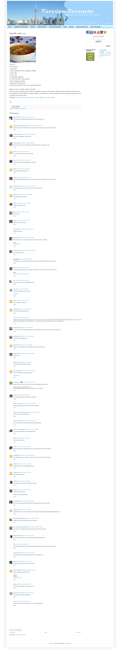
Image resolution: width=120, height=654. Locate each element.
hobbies (101, 56)
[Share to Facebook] (17, 106)
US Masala (15, 293)
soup (20, 108)
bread (109, 53)
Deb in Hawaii (16, 327)
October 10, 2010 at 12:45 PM (25, 194)
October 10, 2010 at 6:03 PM (22, 280)
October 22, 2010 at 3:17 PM (24, 601)
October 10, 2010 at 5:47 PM (22, 267)
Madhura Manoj (16, 535)
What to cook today (17, 403)
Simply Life (15, 561)
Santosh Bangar (17, 143)
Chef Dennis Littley (17, 250)
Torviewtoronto (16, 382)
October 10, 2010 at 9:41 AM (36, 125)
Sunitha (15, 481)
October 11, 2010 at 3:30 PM (23, 395)
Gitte (14, 544)
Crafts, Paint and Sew (55, 26)
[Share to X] (15, 106)
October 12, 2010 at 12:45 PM (27, 455)
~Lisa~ (14, 160)
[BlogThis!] (14, 106)
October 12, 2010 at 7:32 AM (23, 438)
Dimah (14, 438)
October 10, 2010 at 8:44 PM (22, 317)
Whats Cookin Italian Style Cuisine (21, 125)
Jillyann (15, 177)
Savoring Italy (16, 501)
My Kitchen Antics (17, 186)
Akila (14, 151)
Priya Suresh (16, 344)
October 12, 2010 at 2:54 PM (24, 464)
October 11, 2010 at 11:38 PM (31, 429)
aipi (14, 289)
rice (106, 53)
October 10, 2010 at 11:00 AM (22, 151)
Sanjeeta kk (16, 362)
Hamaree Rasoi (17, 237)
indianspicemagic (17, 353)
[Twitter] (91, 33)
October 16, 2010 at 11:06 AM (28, 552)
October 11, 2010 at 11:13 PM (29, 420)
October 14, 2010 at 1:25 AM (36, 527)
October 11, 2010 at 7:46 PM (29, 403)
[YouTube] (98, 33)
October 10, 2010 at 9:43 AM (29, 134)
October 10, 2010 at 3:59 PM (29, 250)
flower (109, 55)
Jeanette (15, 601)
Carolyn (15, 395)
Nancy (15, 446)
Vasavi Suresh (16, 592)
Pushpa (15, 489)
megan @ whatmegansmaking (20, 412)
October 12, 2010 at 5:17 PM (23, 489)
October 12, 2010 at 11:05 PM (24, 509)
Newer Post (12, 632)
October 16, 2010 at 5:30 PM (25, 561)
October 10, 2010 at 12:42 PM (28, 186)
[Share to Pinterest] (19, 106)
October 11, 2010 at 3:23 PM (29, 382)
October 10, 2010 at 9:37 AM (27, 117)
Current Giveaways (95, 26)
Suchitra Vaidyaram (17, 134)
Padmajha (15, 309)
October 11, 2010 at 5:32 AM (28, 353)
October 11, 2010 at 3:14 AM (27, 336)
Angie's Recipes (17, 117)
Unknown (15, 464)
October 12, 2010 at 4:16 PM (23, 481)
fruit (101, 53)
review (102, 52)
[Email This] (12, 106)
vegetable (23, 108)
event (14, 108)
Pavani (14, 220)
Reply (14, 121)
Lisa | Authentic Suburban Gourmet (21, 527)
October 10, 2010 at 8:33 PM (24, 309)
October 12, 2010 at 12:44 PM (23, 446)
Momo (14, 168)
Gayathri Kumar (17, 455)
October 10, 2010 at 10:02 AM (27, 143)
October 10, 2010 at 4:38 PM (25, 259)
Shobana (15, 584)
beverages (105, 55)
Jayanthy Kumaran (17, 370)
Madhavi (15, 509)
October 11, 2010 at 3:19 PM (29, 370)
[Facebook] (87, 33)
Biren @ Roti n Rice (17, 420)
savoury (109, 52)
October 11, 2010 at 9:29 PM (34, 412)
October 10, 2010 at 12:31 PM (24, 177)
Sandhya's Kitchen (17, 577)
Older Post (78, 632)
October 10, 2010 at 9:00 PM (26, 327)
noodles (16, 108)
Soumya (15, 203)
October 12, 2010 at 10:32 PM (26, 501)
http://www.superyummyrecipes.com (21, 273)
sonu (14, 280)
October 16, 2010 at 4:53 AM (22, 544)
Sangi (14, 300)
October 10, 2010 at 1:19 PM (24, 203)
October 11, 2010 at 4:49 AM (26, 344)
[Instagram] (101, 33)
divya (14, 211)
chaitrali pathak (16, 336)
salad (101, 55)
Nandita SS (15, 194)
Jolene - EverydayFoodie (19, 429)
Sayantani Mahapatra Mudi (19, 518)
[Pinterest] (94, 33)
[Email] (105, 33)
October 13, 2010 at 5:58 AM (32, 518)
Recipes (33, 26)
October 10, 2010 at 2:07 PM (23, 220)
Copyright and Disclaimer (21, 26)
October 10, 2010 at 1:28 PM (22, 211)
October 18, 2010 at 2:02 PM (26, 592)
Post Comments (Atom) (20, 634)
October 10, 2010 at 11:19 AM (23, 160)
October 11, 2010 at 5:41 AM (25, 362)
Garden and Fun (42, 26)
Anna (14, 317)
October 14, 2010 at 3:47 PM (27, 535)
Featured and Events (82, 26)
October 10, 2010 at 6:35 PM (22, 300)
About (10, 26)
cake (103, 53)
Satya (14, 267)
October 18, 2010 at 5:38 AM (29, 570)
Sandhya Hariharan (17, 570)
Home (45, 632)
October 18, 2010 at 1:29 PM (24, 584)
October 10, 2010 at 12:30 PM (23, 168)
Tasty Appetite (16, 375)
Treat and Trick (16, 229)
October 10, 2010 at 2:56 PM (27, 237)
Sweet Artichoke (17, 552)
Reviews (71, 26)
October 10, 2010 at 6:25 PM (21, 289)
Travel (65, 26)
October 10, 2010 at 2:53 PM (27, 229)
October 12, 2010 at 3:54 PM (24, 472)
